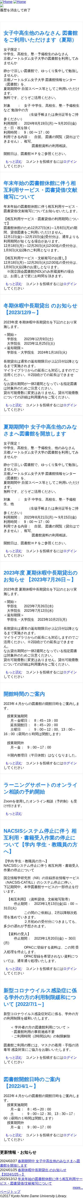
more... (78, 1187)
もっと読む (13, 161)
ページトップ (10, 1192)
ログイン (70, 161)
